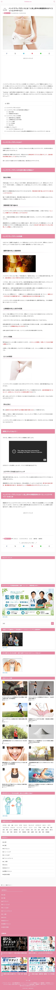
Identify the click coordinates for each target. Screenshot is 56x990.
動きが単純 (11, 112)
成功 (32, 829)
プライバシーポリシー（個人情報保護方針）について (13, 983)
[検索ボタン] (54, 1)
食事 (43, 832)
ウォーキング (31, 825)
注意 (39, 829)
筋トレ (4, 832)
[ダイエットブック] (28, 1)
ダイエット (16, 538)
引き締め (27, 829)
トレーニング (19, 827)
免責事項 (37, 984)
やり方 (20, 825)
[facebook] (26, 980)
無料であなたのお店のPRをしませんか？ (28, 985)
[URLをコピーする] (49, 53)
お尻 (9, 825)
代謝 (48, 827)
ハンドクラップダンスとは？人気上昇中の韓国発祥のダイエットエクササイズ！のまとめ (28, 131)
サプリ (49, 825)
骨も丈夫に (11, 125)
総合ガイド (7, 868)
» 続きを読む (5, 617)
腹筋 (28, 832)
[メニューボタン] (1, 1)
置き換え (15, 832)
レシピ (35, 827)
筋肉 (8, 832)
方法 (35, 829)
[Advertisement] (28, 68)
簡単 (11, 832)
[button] (7, 53)
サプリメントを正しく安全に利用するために (12, 984)
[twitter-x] (28, 980)
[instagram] (29, 980)
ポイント (25, 827)
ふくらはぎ (7, 855)
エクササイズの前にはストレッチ (16, 129)
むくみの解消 (12, 123)
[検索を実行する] (52, 623)
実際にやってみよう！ (11, 127)
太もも (23, 829)
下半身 (39, 827)
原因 (7, 829)
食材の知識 (7, 874)
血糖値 (32, 832)
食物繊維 (47, 832)
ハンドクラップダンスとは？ (13, 107)
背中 (20, 832)
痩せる (51, 829)
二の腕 (44, 827)
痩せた (47, 829)
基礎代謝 (35, 538)
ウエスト (25, 825)
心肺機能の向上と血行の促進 (15, 119)
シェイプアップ (6, 827)
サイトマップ (50, 984)
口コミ (11, 829)
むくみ (30, 538)
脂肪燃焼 (40, 538)
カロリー (44, 825)
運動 (40, 832)
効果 (4, 829)
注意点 (42, 829)
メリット (30, 827)
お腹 (12, 825)
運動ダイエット (7, 13)
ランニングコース (8, 858)
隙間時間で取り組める (13, 113)
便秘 (51, 827)
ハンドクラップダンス (23, 538)
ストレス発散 (12, 121)
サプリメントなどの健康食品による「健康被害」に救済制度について (39, 983)
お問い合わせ (43, 984)
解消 (36, 832)
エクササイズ (38, 825)
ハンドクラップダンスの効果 (13, 116)
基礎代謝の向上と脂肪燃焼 (14, 117)
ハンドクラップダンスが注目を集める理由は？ (17, 110)
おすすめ (4, 825)
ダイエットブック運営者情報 (28, 984)
